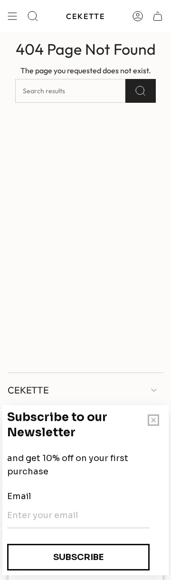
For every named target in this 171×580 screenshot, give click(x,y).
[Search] (140, 91)
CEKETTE (28, 390)
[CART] (158, 16)
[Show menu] (12, 16)
